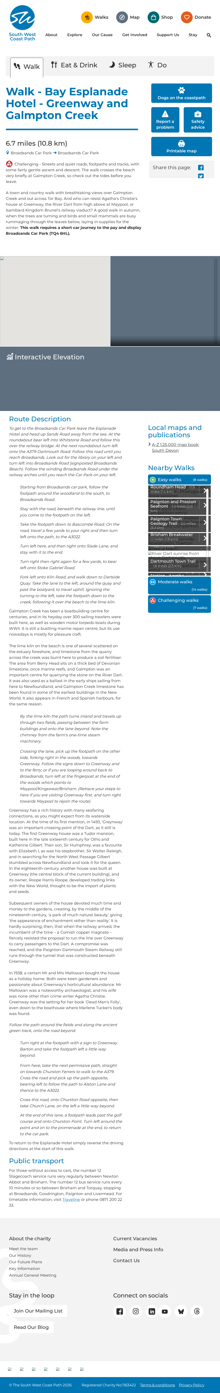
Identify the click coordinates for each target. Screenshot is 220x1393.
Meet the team (23, 1248)
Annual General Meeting (32, 1275)
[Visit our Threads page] (197, 1311)
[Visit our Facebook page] (119, 1311)
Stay (193, 35)
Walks (101, 17)
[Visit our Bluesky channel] (181, 1311)
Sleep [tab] (126, 65)
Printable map (182, 150)
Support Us (168, 35)
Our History (20, 1255)
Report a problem (165, 124)
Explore (74, 35)
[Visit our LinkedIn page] (152, 1311)
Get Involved (134, 35)
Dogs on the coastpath (182, 97)
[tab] (179, 479)
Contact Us (126, 1260)
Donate (203, 17)
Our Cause (102, 35)
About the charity (30, 1239)
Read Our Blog (31, 1327)
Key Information (24, 1268)
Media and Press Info (138, 1249)
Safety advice (198, 124)
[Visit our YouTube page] (165, 1311)
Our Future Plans (25, 1262)
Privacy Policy (191, 1385)
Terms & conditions (157, 1385)
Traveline (71, 1199)
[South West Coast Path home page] (22, 22)
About (51, 35)
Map (135, 17)
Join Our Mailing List (38, 1311)
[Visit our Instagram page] (136, 1311)
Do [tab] (161, 65)
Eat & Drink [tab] (78, 65)
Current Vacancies (135, 1239)
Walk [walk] (31, 67)
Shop (167, 17)
